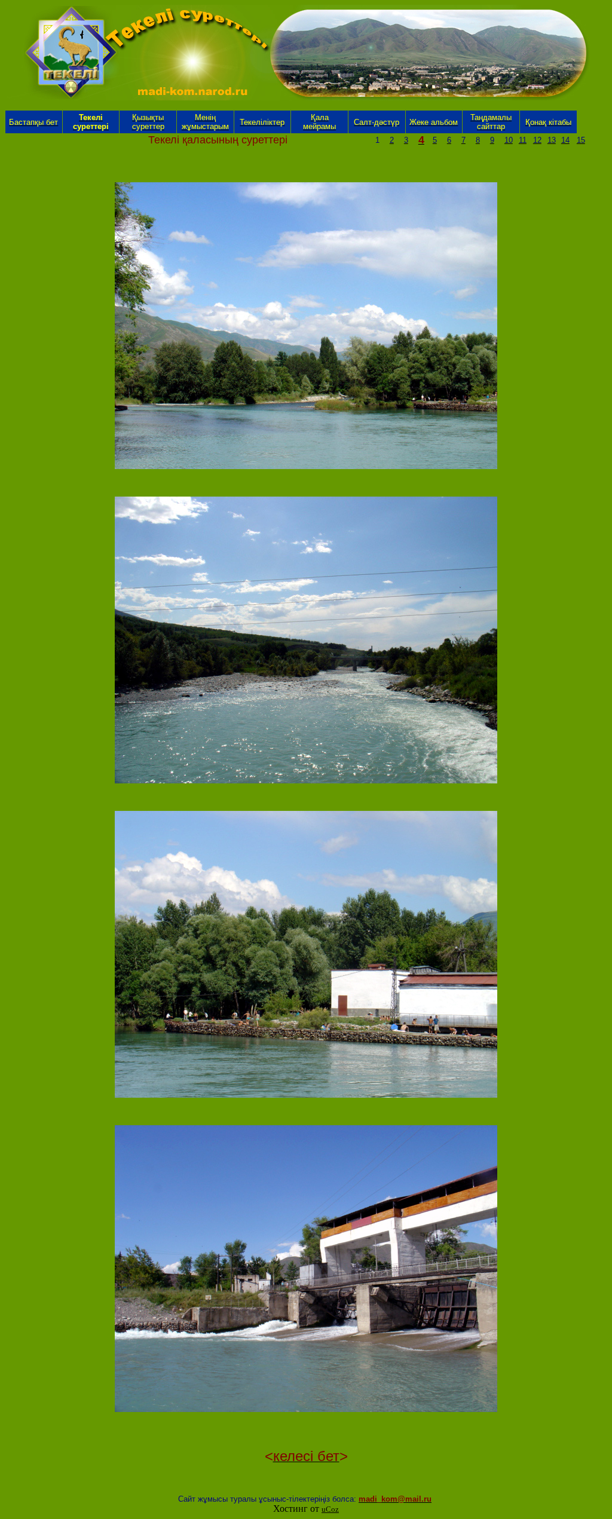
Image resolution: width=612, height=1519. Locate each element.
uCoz (330, 1509)
